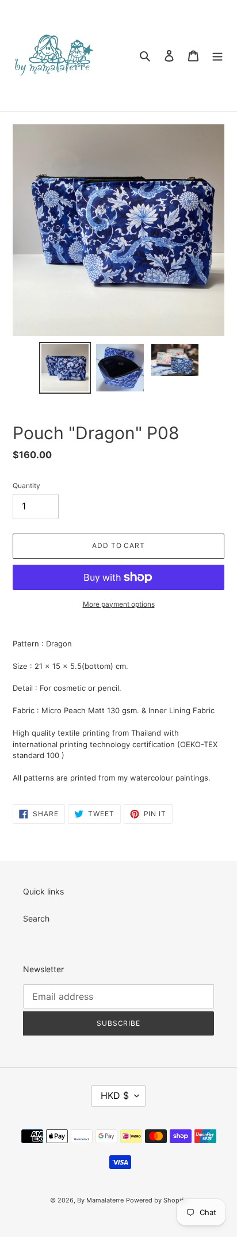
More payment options (119, 604)
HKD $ (115, 1095)
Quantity (26, 485)
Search (36, 918)
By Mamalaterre (100, 1200)
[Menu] (217, 55)
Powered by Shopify (156, 1200)
